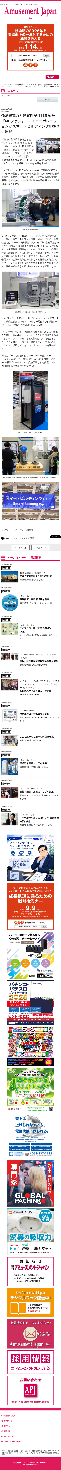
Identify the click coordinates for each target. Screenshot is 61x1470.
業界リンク (8, 1426)
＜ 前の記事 (21, 548)
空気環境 (30, 538)
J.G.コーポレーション (15, 538)
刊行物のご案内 (9, 1416)
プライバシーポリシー (12, 1442)
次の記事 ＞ (40, 548)
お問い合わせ (9, 1436)
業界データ (8, 1421)
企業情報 (7, 1431)
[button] (52, 77)
